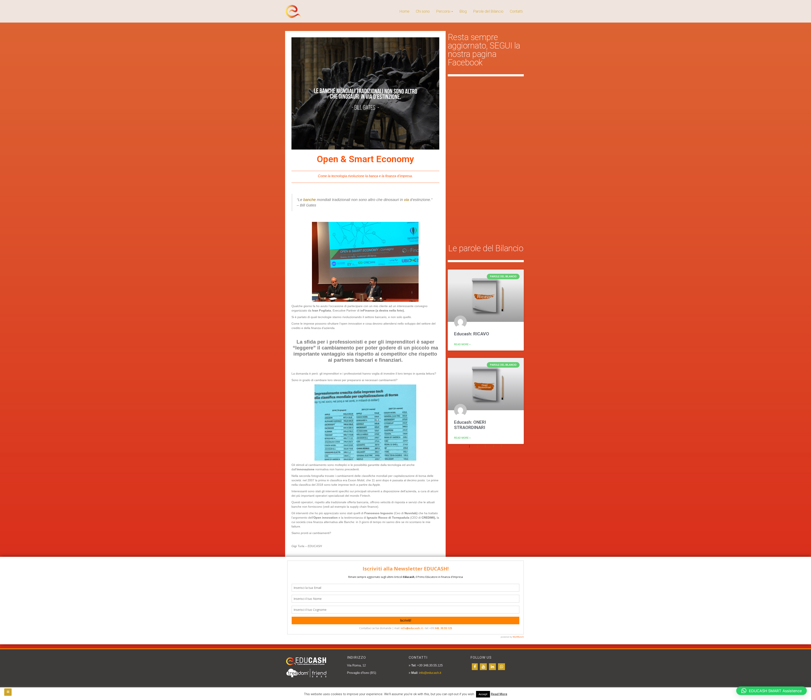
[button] (771, 691)
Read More (499, 694)
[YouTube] (483, 666)
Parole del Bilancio (488, 11)
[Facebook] (475, 666)
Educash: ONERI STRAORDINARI (470, 425)
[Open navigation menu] (8, 692)
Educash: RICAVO (471, 333)
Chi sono (423, 11)
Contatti (516, 11)
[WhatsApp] (501, 666)
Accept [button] (483, 694)
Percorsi (443, 11)
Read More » (462, 344)
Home (404, 11)
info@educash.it (430, 672)
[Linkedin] (492, 666)
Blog (463, 11)
